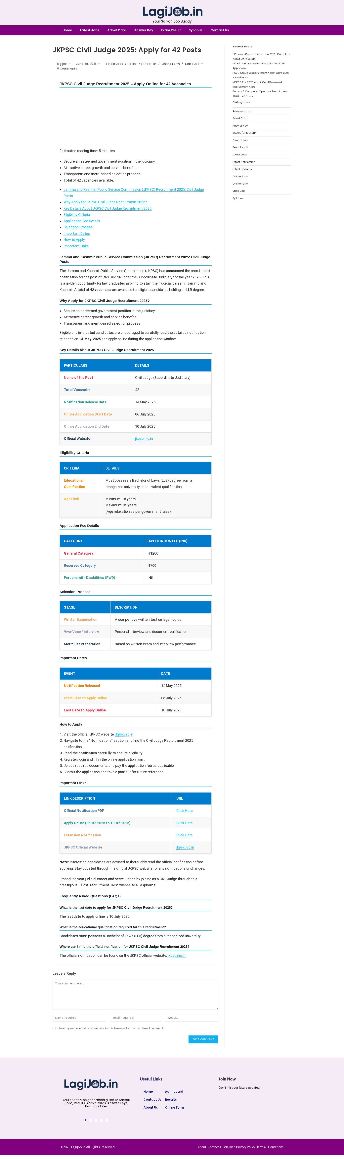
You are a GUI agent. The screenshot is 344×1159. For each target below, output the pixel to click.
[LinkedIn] (101, 1120)
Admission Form (243, 111)
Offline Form (240, 176)
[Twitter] (96, 1120)
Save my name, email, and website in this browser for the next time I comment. (111, 1028)
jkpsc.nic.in (144, 438)
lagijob (62, 64)
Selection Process (78, 227)
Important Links (76, 246)
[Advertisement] (136, 118)
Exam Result (171, 30)
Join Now (227, 1078)
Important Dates (77, 233)
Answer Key (143, 30)
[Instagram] (107, 1120)
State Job (192, 64)
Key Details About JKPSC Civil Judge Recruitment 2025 (107, 208)
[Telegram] (85, 1120)
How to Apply (74, 240)
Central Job (240, 140)
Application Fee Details (82, 221)
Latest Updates (242, 169)
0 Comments (67, 69)
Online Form (171, 64)
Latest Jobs (89, 30)
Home (67, 30)
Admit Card (116, 30)
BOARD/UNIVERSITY (245, 133)
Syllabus (195, 30)
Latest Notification (142, 64)
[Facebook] (90, 1120)
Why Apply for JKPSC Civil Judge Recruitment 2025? (105, 202)
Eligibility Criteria (77, 214)
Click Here (184, 810)
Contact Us (219, 30)
